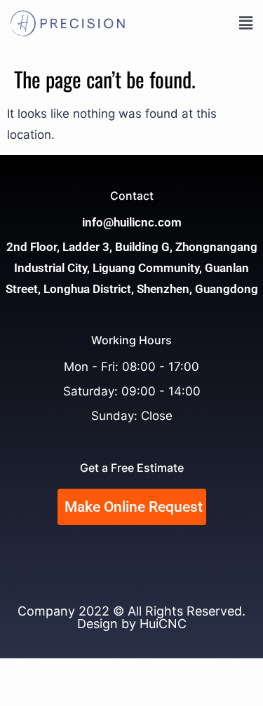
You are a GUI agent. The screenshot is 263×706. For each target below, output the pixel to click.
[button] (196, 23)
